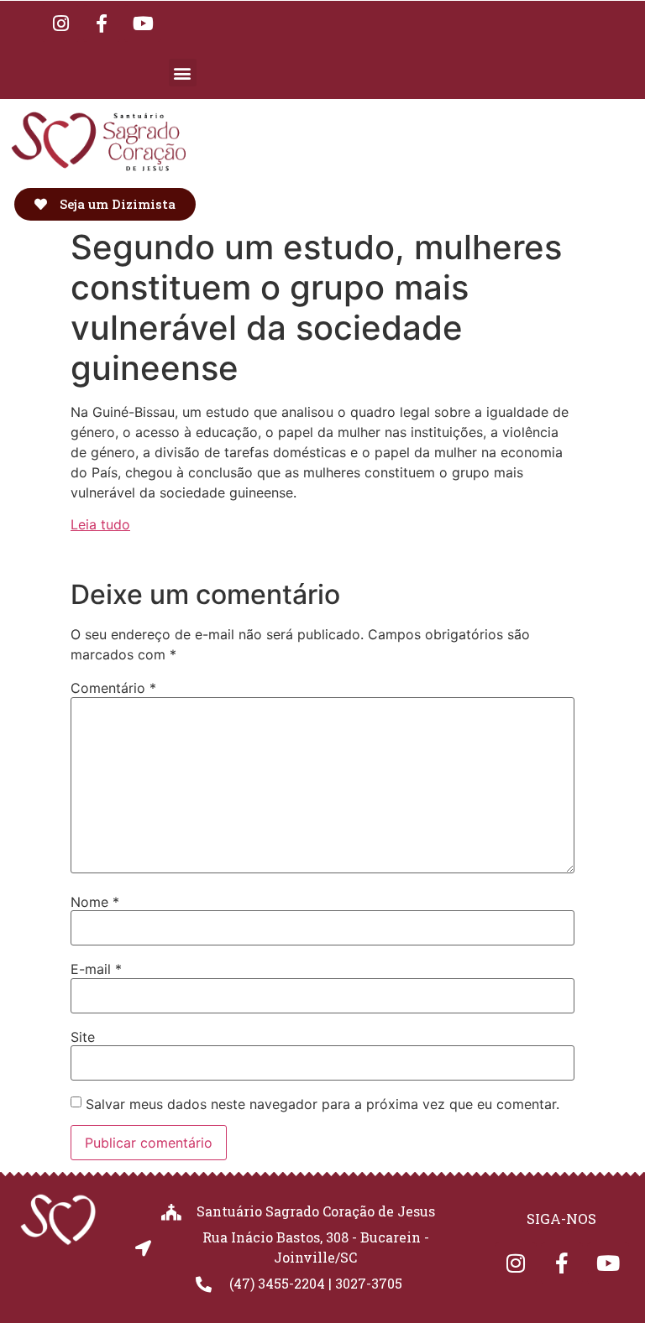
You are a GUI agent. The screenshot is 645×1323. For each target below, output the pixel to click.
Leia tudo (100, 524)
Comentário (113, 688)
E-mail (96, 969)
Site (83, 1037)
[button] (183, 72)
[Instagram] (60, 23)
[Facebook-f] (101, 23)
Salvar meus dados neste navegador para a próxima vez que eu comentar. (322, 1104)
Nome (95, 902)
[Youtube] (142, 23)
